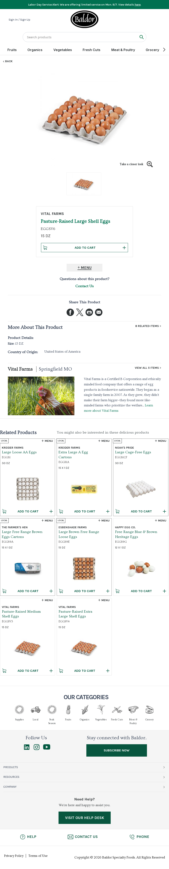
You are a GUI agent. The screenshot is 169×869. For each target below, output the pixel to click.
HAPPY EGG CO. (125, 527)
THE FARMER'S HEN (15, 527)
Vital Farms (20, 369)
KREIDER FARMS (12, 447)
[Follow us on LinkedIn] (26, 749)
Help (31, 836)
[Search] (141, 37)
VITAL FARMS (52, 213)
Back (9, 61)
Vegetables (62, 50)
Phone (142, 836)
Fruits (12, 50)
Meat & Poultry (123, 50)
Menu (86, 267)
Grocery (152, 50)
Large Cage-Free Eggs (133, 452)
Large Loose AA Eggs (19, 452)
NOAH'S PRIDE (124, 447)
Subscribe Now (116, 750)
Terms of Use (38, 856)
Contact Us (84, 286)
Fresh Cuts (91, 50)
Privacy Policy (13, 856)
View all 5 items (147, 368)
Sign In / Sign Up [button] (19, 19)
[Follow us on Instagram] (36, 749)
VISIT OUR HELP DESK (84, 817)
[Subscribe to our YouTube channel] (46, 748)
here (138, 4)
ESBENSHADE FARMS (73, 527)
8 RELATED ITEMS (147, 326)
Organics (34, 50)
